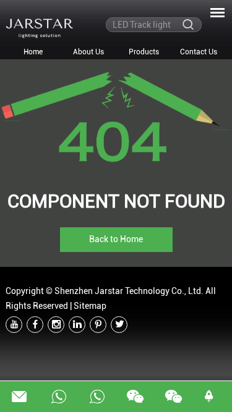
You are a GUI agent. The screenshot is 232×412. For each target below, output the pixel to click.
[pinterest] (98, 324)
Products (144, 52)
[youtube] (14, 324)
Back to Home (116, 239)
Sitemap (90, 306)
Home (33, 52)
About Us (88, 52)
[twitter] (119, 324)
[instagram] (56, 324)
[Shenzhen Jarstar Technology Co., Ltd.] (40, 28)
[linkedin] (77, 324)
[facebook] (35, 324)
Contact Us (198, 52)
